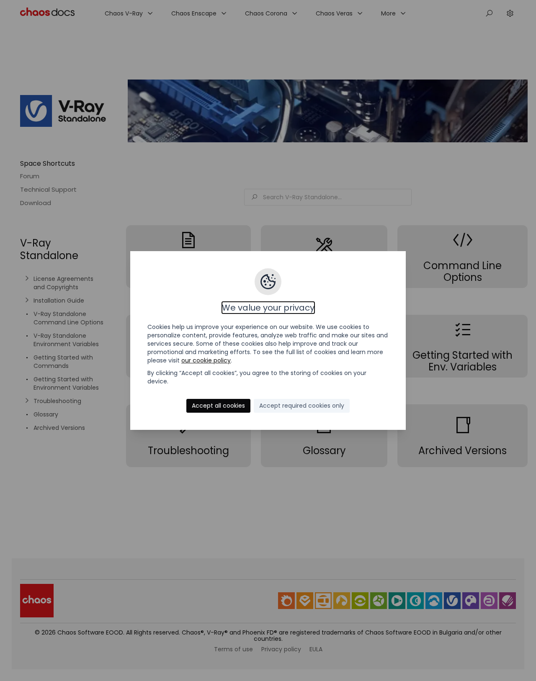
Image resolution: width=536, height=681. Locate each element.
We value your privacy (268, 308)
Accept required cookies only (301, 405)
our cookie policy (206, 360)
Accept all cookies (218, 405)
